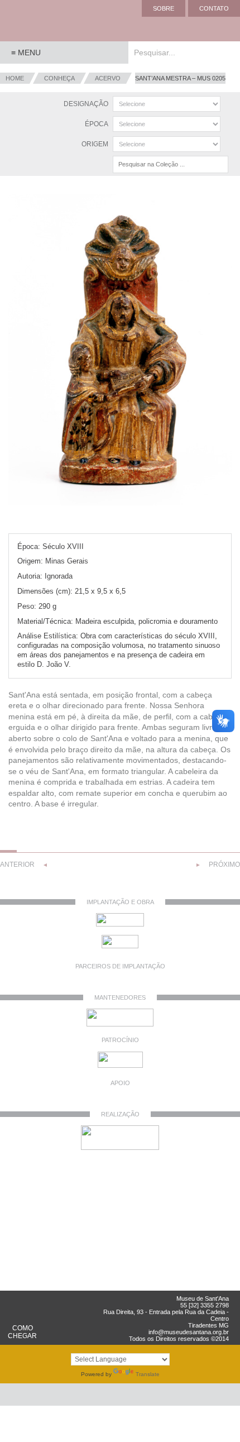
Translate (148, 1374)
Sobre (163, 8)
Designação (86, 104)
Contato (214, 8)
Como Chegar (22, 1332)
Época (96, 124)
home (15, 78)
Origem (94, 144)
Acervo (108, 78)
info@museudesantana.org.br (188, 1332)
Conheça (59, 78)
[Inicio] (44, 21)
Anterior (17, 864)
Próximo (224, 864)
